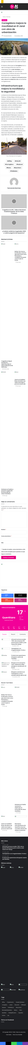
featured (20, 164)
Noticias (8, 16)
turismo (3, 1015)
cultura (10, 1004)
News (9, 167)
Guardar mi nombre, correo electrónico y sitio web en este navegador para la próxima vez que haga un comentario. (13, 552)
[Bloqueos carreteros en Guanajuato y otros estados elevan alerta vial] (6, 674)
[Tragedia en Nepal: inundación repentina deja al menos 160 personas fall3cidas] (7, 301)
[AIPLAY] (14, 6)
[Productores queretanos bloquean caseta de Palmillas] (6, 657)
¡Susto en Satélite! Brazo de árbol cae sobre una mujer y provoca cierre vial (20, 382)
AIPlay (10, 161)
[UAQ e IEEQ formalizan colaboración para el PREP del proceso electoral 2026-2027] (5, 991)
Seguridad (20, 1012)
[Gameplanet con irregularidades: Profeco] (6, 651)
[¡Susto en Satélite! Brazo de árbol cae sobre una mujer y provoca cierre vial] (21, 374)
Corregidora (9, 164)
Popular (4, 634)
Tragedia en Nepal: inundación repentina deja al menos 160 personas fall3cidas (7, 364)
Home (4, 16)
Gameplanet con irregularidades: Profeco (18, 649)
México (15, 1010)
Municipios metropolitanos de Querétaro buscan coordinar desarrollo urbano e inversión (21, 827)
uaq (8, 1015)
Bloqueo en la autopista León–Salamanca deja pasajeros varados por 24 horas (18, 665)
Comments (23, 634)
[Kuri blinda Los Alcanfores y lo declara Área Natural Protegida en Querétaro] (23, 991)
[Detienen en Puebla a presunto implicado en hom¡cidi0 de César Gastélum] (7, 429)
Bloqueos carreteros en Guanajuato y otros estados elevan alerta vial (18, 673)
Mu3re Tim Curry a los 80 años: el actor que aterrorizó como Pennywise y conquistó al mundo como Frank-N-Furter (21, 256)
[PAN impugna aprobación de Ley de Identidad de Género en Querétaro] (14, 991)
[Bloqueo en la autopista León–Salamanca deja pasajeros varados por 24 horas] (6, 665)
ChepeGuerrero (10, 1002)
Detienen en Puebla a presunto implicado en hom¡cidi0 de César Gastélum (7, 491)
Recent (13, 634)
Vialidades (14, 171)
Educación (17, 1004)
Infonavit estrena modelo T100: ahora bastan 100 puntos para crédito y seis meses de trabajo (18, 642)
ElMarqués (23, 1004)
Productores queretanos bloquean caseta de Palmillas (18, 657)
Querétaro (18, 167)
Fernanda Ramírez (8, 35)
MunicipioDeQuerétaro (7, 1010)
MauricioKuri (18, 1007)
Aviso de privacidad (17, 1034)
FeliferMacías (11, 1007)
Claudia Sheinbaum (20, 1002)
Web (2, 542)
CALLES (18, 161)
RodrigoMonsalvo (12, 1012)
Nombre (3, 529)
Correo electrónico (6, 536)
